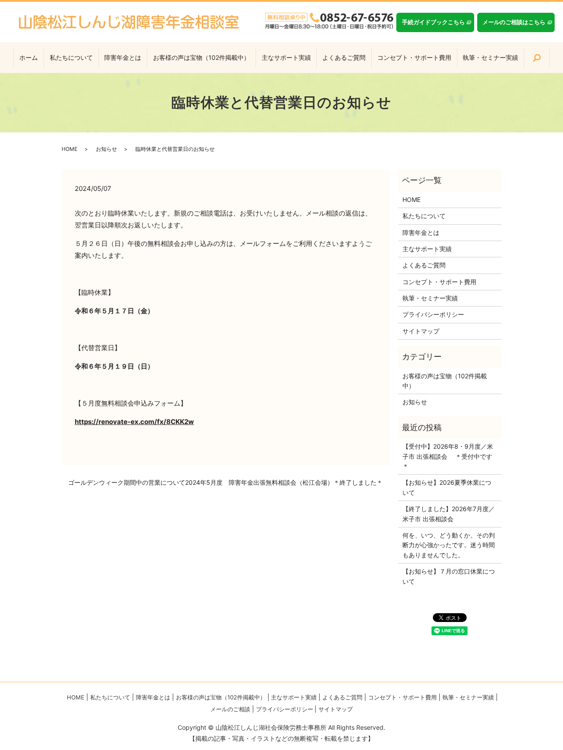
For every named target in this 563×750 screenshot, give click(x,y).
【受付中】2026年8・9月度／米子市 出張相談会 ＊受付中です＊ (447, 456)
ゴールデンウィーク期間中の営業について (126, 482)
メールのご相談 (230, 709)
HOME (69, 149)
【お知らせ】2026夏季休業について (446, 487)
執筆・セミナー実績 (490, 57)
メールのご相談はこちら (514, 22)
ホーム (28, 57)
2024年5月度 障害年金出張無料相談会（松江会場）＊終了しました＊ (284, 482)
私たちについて (71, 57)
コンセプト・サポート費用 (414, 57)
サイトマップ (420, 331)
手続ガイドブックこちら (433, 22)
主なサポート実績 (286, 57)
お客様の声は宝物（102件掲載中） (201, 57)
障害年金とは (122, 57)
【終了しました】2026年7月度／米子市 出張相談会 (448, 513)
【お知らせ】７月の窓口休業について (448, 576)
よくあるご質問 (344, 57)
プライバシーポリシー (433, 314)
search (537, 58)
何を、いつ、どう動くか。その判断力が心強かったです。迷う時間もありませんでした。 (448, 545)
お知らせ (106, 149)
